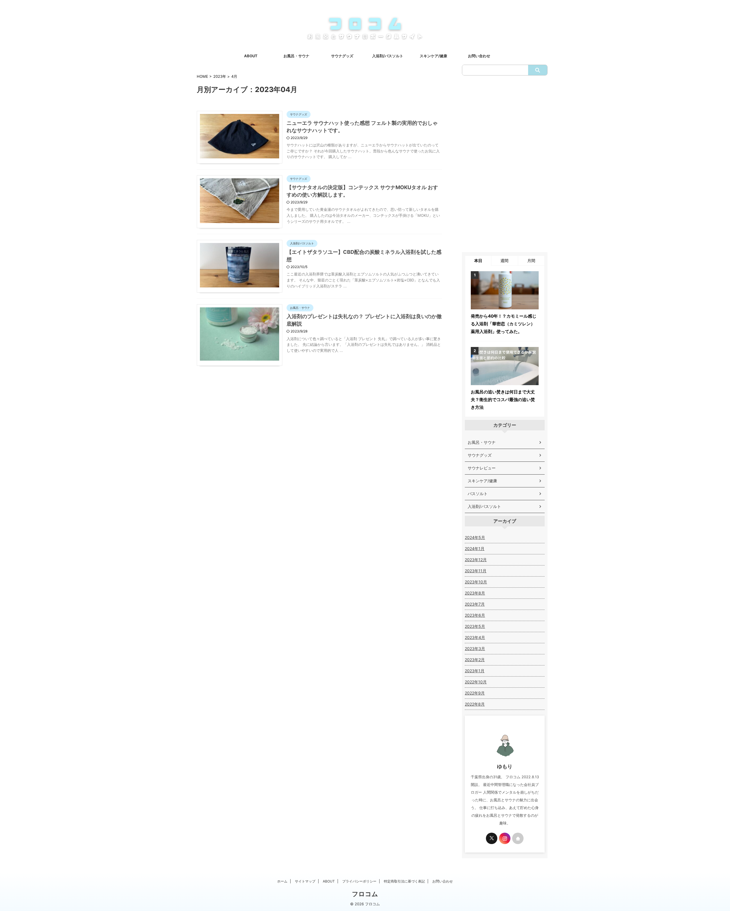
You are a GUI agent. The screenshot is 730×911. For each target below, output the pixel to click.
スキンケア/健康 (433, 56)
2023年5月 (475, 626)
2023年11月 (475, 570)
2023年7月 (475, 604)
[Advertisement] (505, 163)
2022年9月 (475, 693)
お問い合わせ (479, 56)
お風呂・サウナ (296, 56)
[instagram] (504, 838)
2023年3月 (475, 648)
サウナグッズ (342, 56)
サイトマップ (305, 881)
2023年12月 (476, 559)
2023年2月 (475, 659)
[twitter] (491, 838)
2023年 (219, 76)
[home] (518, 838)
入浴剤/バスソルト (387, 56)
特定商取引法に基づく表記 (404, 881)
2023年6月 (475, 615)
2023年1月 (474, 670)
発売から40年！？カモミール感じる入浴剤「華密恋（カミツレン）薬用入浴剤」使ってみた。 (503, 323)
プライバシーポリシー (359, 881)
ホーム (282, 881)
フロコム (365, 894)
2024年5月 (475, 537)
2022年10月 (476, 681)
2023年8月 (475, 593)
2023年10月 (476, 581)
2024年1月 (474, 548)
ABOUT (250, 56)
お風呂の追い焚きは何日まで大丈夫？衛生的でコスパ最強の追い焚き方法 (503, 399)
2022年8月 (475, 704)
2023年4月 (475, 637)
